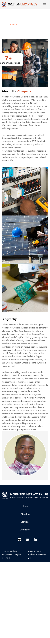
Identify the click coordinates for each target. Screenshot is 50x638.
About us (25, 514)
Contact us (25, 529)
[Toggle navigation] (44, 4)
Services (25, 522)
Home (4, 24)
